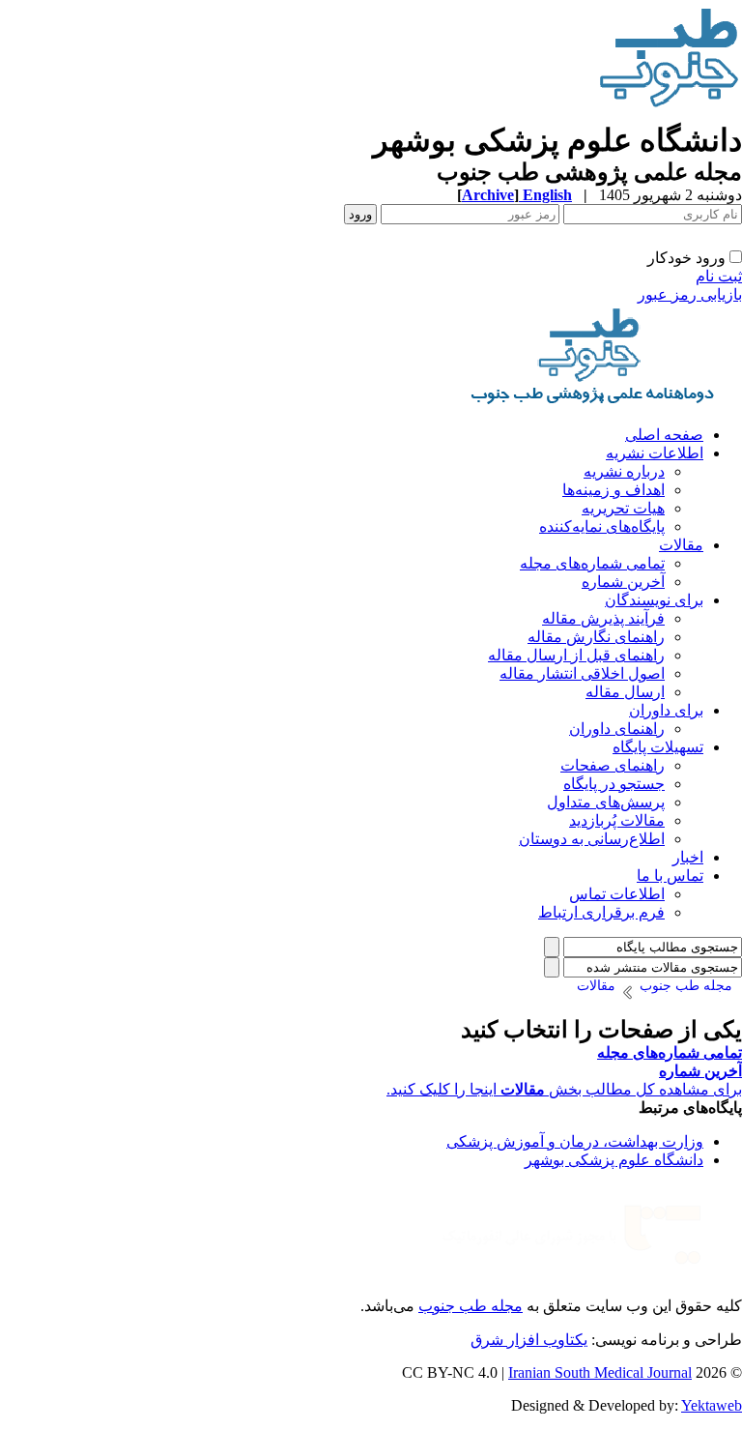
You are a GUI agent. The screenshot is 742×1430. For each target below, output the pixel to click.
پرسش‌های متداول (606, 802)
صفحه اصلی (664, 434)
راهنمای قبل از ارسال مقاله (576, 655)
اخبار (687, 857)
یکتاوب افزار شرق (529, 1339)
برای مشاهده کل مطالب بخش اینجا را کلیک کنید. (564, 1089)
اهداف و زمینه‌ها (613, 490)
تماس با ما (670, 875)
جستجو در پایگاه (614, 783)
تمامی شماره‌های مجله (592, 563)
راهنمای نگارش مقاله (596, 636)
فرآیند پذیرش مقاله (603, 618)
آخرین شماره (623, 581)
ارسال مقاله (625, 692)
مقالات (681, 545)
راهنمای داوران (617, 728)
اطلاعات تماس (617, 894)
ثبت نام (719, 276)
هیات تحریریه (623, 508)
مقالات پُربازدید (617, 820)
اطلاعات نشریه (654, 453)
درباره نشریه (624, 471)
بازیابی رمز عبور (690, 294)
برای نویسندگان (654, 600)
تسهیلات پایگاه (658, 747)
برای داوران (666, 710)
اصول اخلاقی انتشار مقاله (582, 673)
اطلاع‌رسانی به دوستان (592, 839)
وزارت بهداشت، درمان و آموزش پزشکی (574, 1141)
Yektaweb (711, 1405)
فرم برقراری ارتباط (601, 912)
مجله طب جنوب (470, 1306)
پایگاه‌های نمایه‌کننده (602, 526)
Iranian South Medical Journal (600, 1372)
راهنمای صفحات (612, 765)
